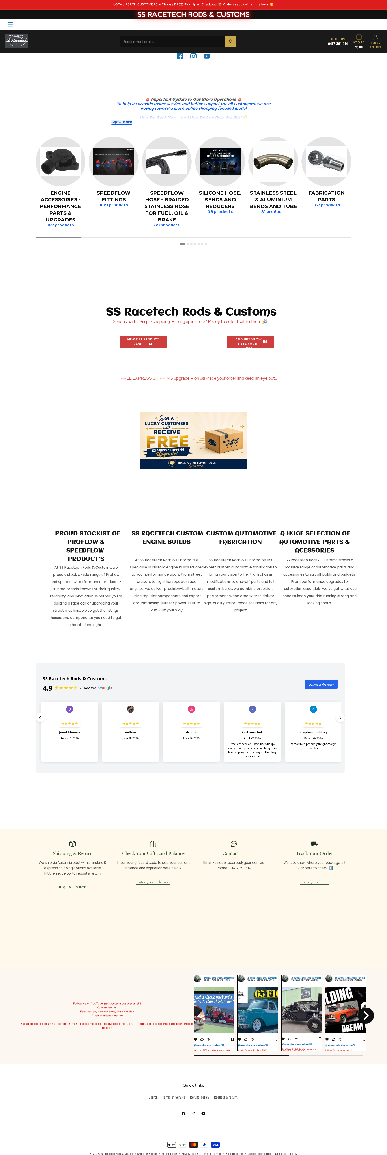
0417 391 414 (338, 43)
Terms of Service (174, 1096)
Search (153, 1096)
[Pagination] (182, 244)
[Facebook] (180, 56)
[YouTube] (207, 56)
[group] (214, 1013)
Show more (121, 122)
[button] (10, 24)
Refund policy (199, 1096)
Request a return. (226, 1096)
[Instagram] (193, 56)
